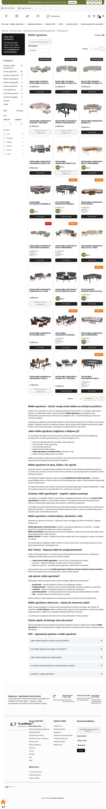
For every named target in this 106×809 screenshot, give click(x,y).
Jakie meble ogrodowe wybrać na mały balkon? (49, 641)
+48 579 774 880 (9, 8)
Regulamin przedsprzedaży (63, 735)
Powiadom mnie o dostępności (40, 132)
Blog (30, 760)
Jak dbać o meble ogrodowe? (42, 674)
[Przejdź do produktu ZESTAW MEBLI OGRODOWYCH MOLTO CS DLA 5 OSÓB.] (92, 233)
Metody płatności (35, 745)
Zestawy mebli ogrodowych (12, 66)
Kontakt (31, 754)
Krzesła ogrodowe (12, 86)
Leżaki (12, 104)
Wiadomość (81, 745)
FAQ (30, 757)
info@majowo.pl (26, 8)
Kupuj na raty (33, 742)
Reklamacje (58, 745)
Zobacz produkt (66, 216)
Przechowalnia (34, 778)
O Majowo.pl (58, 726)
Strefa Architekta (59, 729)
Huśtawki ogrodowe (12, 93)
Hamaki (12, 101)
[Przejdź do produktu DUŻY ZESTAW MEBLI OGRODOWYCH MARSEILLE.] (66, 190)
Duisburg (10, 138)
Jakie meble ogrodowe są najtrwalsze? (46, 657)
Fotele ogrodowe (12, 71)
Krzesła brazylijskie (12, 97)
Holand (9, 146)
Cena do (18, 120)
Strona (85, 49)
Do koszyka (40, 92)
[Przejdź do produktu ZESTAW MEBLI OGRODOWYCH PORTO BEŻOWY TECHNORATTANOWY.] (92, 190)
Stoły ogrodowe (12, 90)
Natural (9, 150)
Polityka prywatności (61, 738)
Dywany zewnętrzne (12, 75)
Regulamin (57, 732)
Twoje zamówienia (35, 772)
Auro (8, 134)
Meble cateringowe (12, 79)
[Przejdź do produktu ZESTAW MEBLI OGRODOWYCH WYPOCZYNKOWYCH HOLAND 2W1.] (66, 277)
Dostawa (32, 748)
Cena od (6, 120)
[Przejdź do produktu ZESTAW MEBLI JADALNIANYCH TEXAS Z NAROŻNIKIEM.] (92, 364)
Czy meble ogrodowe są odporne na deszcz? (48, 649)
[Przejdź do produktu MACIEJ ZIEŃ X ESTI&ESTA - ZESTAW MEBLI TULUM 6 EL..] (40, 69)
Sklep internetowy (52, 798)
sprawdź (72, 2)
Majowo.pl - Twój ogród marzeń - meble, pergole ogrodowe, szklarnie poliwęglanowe (28, 31)
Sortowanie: (33, 46)
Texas (9, 154)
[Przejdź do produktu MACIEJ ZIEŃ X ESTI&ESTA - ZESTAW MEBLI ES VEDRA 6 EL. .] (92, 69)
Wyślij (81, 750)
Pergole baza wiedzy (36, 735)
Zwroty (31, 751)
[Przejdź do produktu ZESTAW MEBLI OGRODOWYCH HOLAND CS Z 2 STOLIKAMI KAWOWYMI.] (66, 364)
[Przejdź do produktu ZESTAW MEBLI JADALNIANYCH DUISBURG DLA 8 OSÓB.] (66, 320)
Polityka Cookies (59, 742)
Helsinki (9, 142)
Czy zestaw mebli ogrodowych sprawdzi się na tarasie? (52, 665)
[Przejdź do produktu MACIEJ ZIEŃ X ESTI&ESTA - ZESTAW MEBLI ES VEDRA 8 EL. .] (66, 69)
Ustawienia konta (35, 775)
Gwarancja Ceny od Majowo (38, 738)
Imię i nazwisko (81, 736)
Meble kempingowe (12, 82)
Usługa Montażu (34, 732)
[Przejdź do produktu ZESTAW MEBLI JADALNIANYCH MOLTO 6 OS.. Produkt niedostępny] (66, 149)
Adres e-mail (82, 740)
